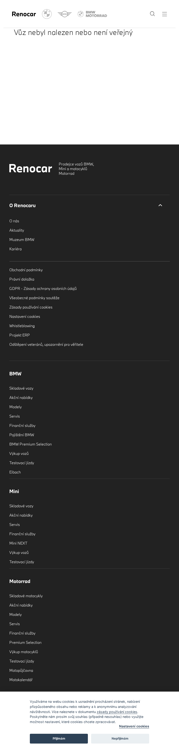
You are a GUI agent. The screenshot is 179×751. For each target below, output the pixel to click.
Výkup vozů (19, 453)
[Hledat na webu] (152, 15)
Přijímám (59, 738)
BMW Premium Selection (30, 444)
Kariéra (15, 248)
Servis (14, 416)
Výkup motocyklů (23, 651)
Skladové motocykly (26, 595)
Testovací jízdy (21, 462)
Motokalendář (21, 679)
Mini (14, 491)
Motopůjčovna (21, 670)
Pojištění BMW (21, 434)
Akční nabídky (21, 397)
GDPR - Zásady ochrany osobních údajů (43, 288)
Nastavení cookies (24, 316)
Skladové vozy (21, 388)
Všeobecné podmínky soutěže (34, 297)
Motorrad (19, 581)
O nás (14, 220)
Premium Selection (25, 642)
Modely (15, 406)
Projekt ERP (19, 335)
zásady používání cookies (117, 712)
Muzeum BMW (21, 239)
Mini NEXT (18, 543)
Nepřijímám (120, 738)
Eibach (15, 472)
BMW (15, 373)
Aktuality (16, 230)
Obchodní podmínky (26, 269)
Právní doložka (21, 279)
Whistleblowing (22, 325)
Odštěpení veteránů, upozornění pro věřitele (46, 344)
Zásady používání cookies (30, 307)
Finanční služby (22, 425)
